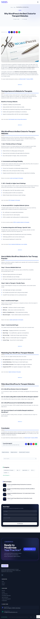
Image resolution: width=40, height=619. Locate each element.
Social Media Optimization (6, 595)
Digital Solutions (25, 470)
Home (3, 581)
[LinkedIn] (2, 575)
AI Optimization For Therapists (9, 470)
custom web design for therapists (16, 178)
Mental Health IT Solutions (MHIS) (26, 79)
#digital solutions (14, 452)
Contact (3, 584)
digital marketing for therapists (15, 371)
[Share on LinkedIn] (14, 32)
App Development (5, 597)
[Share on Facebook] (9, 32)
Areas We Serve (5, 593)
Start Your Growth (28, 549)
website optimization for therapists (16, 319)
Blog (18, 470)
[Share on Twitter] (12, 32)
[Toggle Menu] (38, 2)
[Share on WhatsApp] (19, 32)
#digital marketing (5, 452)
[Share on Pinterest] (17, 32)
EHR (32, 470)
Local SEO (6, 472)
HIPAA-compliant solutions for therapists (21, 222)
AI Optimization (4, 600)
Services (3, 590)
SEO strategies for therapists (14, 200)
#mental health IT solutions (24, 452)
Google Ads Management (6, 598)
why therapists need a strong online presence (18, 119)
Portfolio (3, 592)
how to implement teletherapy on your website (18, 244)
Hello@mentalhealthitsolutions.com (10, 612)
